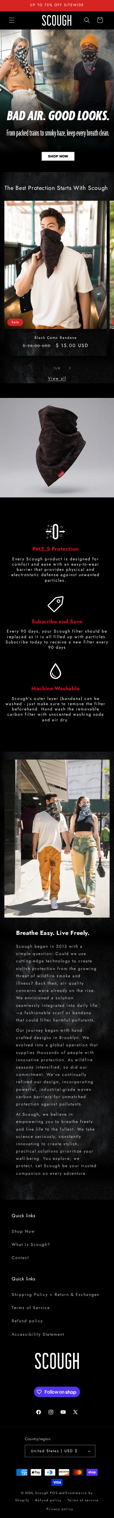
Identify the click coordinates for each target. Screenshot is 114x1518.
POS (54, 1492)
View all (57, 378)
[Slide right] (69, 368)
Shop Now (23, 1231)
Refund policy (27, 1321)
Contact (20, 1258)
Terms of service (83, 1500)
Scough (42, 1492)
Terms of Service (31, 1308)
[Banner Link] (57, 101)
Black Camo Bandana (55, 338)
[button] (11, 20)
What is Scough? (31, 1244)
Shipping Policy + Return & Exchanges (55, 1294)
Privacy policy (59, 1509)
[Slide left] (44, 368)
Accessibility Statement (38, 1334)
